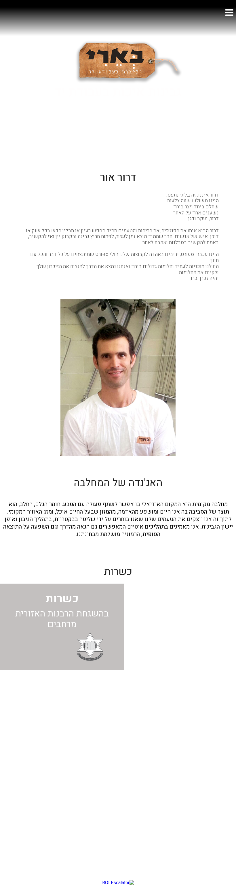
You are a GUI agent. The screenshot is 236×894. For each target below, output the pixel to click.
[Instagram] (112, 690)
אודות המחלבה (217, 767)
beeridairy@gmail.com (131, 754)
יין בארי (225, 780)
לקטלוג (118, 126)
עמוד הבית (222, 754)
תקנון (227, 846)
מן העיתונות (221, 793)
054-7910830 (141, 769)
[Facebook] (124, 690)
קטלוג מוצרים (218, 807)
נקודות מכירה (219, 820)
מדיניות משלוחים (215, 833)
